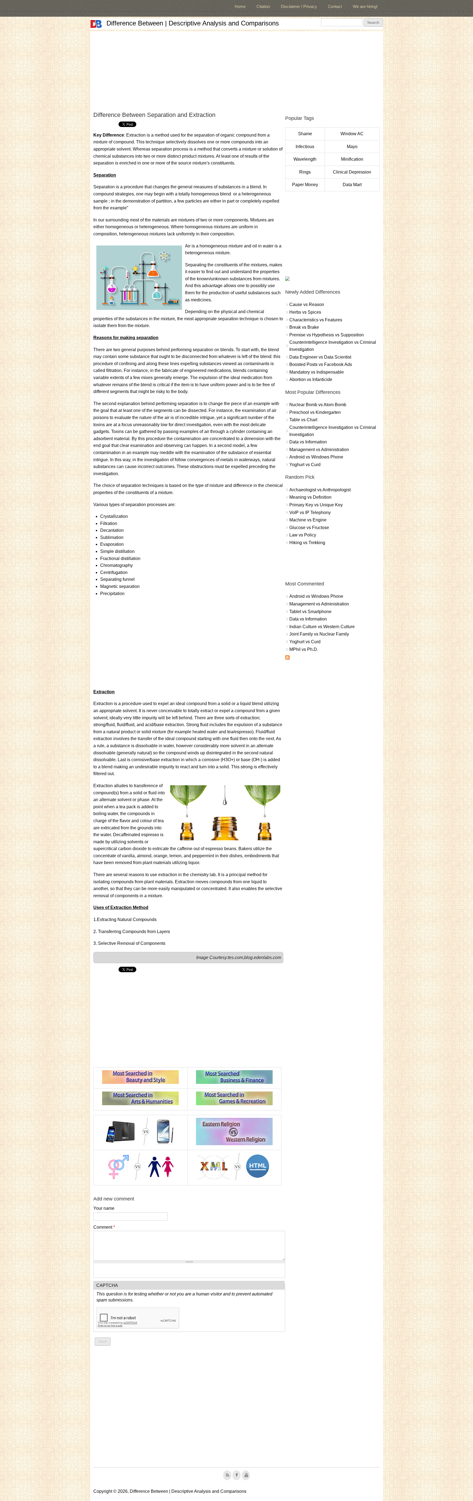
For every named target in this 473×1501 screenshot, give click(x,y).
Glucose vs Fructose (309, 527)
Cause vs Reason (306, 304)
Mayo (352, 146)
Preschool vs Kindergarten (315, 412)
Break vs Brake (304, 327)
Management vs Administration (319, 449)
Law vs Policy (302, 535)
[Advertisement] (236, 69)
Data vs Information (308, 442)
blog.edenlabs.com (262, 957)
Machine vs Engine (308, 520)
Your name (103, 1208)
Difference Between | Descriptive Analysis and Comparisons (192, 23)
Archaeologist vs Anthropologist (320, 489)
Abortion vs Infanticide (310, 379)
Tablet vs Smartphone (310, 611)
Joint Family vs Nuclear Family (319, 634)
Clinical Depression (352, 172)
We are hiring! (365, 6)
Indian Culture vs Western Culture (322, 626)
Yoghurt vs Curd (305, 464)
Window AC (352, 133)
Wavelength (304, 159)
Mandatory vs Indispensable (316, 372)
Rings (305, 172)
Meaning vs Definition (310, 497)
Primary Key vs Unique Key (316, 505)
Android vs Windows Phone (316, 457)
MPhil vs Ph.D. (303, 649)
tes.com (235, 957)
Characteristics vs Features (315, 319)
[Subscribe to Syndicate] (287, 658)
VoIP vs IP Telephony (310, 512)
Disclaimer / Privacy (299, 6)
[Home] (96, 24)
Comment (104, 1227)
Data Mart (352, 184)
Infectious (305, 146)
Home (240, 6)
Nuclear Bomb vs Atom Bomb (317, 404)
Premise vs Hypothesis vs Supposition (326, 335)
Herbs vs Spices (305, 312)
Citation (263, 6)
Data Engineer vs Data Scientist (320, 357)
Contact (335, 6)
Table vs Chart (303, 419)
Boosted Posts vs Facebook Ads (320, 364)
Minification (352, 159)
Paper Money (305, 184)
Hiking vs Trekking (307, 542)
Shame (305, 133)
